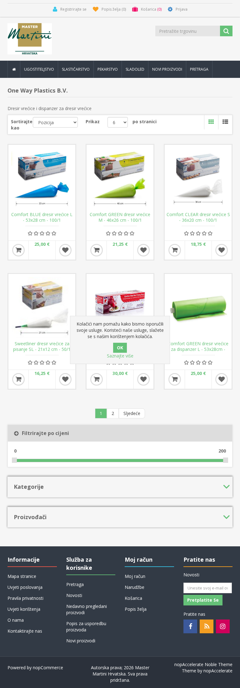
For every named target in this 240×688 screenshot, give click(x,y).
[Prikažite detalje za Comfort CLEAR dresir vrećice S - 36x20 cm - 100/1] (198, 178)
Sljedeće (131, 413)
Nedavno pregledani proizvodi (86, 609)
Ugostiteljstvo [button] (39, 69)
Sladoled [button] (135, 69)
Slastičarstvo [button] (76, 69)
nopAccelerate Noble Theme (203, 664)
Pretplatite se (203, 600)
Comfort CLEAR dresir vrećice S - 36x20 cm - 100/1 (198, 217)
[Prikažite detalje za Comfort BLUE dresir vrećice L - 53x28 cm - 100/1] (42, 178)
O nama (16, 620)
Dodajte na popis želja (65, 250)
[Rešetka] (211, 122)
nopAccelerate (217, 671)
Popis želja (136, 609)
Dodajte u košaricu (18, 250)
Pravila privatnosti (25, 598)
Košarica (133, 598)
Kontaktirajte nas (25, 631)
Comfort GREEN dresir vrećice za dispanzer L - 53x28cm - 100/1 (198, 349)
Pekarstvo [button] (108, 69)
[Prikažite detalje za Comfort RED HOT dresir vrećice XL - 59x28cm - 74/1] (120, 307)
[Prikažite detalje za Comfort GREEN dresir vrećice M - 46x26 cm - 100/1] (120, 178)
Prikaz (93, 121)
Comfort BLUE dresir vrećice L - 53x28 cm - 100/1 (41, 217)
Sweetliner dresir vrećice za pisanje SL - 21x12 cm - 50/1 (42, 346)
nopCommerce (48, 667)
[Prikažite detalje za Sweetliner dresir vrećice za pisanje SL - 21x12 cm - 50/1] (42, 307)
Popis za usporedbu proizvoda (86, 626)
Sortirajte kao (21, 125)
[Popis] (225, 122)
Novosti (74, 595)
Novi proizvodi (167, 69)
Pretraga (199, 69)
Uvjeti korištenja (24, 609)
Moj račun (135, 576)
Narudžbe (134, 587)
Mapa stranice (22, 576)
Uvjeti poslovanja (25, 587)
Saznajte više (120, 356)
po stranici (144, 121)
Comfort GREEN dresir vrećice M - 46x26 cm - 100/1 (120, 217)
